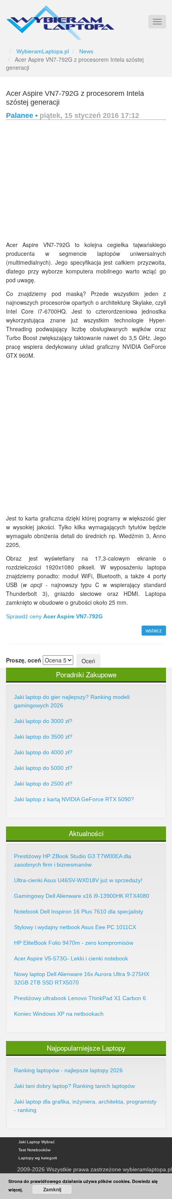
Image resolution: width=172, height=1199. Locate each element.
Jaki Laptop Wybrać (36, 1142)
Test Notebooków (34, 1150)
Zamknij (52, 1189)
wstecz (154, 631)
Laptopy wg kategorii (37, 1158)
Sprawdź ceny (54, 616)
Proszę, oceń (23, 660)
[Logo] (60, 19)
